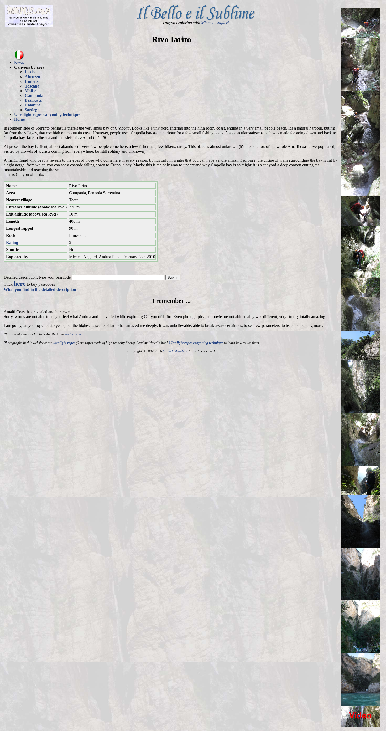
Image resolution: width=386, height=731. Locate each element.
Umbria (32, 81)
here (20, 283)
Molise (30, 91)
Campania (34, 95)
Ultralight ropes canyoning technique (47, 114)
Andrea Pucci (74, 334)
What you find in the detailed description (40, 289)
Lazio (30, 72)
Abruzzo (32, 76)
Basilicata (33, 100)
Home (19, 119)
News (19, 62)
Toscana (32, 86)
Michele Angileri (215, 23)
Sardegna (33, 110)
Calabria (32, 105)
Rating (12, 242)
